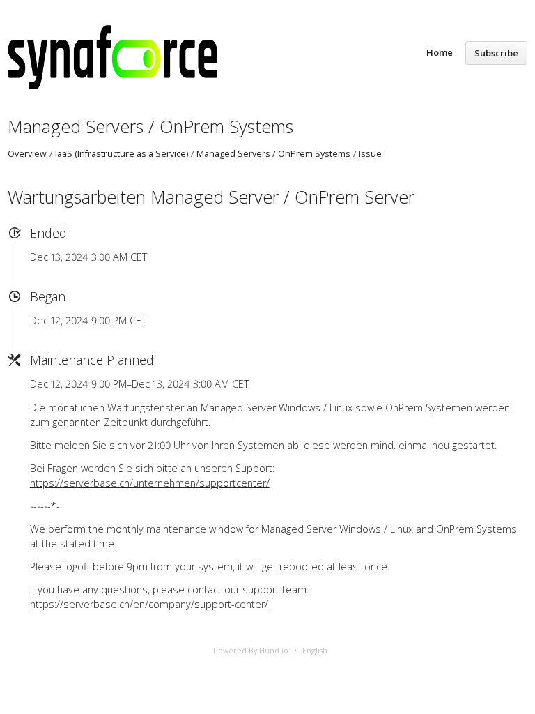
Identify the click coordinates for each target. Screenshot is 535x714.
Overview (27, 154)
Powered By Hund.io (250, 650)
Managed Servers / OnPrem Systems (150, 126)
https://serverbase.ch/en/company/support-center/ (149, 604)
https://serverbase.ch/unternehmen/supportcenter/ (150, 482)
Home (439, 52)
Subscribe (496, 53)
